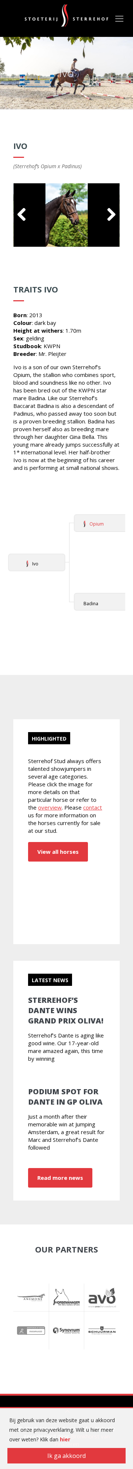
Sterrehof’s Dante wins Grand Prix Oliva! (65, 1010)
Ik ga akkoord (66, 1456)
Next (108, 215)
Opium (96, 524)
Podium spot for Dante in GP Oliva (65, 1097)
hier (65, 1439)
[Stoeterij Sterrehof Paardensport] (66, 15)
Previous (24, 215)
